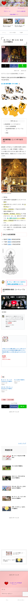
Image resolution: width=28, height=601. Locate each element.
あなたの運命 (11, 399)
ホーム (3, 589)
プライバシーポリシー (7, 593)
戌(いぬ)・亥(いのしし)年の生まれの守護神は (7, 387)
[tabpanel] (8, 23)
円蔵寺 (9, 239)
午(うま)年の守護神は (19, 380)
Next (27, 23)
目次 (12, 121)
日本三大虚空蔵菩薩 (11, 126)
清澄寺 (9, 242)
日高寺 (9, 244)
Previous (1, 23)
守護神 (4, 399)
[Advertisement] (14, 427)
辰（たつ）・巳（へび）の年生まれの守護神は (7, 380)
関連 (7, 133)
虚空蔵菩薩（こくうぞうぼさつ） (13, 124)
